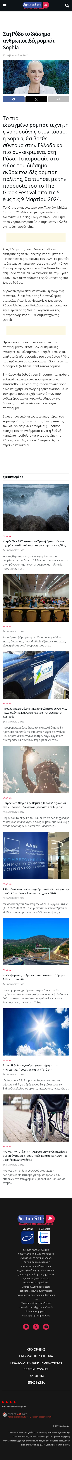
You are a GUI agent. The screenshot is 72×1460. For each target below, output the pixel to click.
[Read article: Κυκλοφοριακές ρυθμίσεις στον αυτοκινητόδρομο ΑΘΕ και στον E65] (36, 941)
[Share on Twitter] (36, 99)
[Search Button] (67, 5)
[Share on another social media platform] (58, 99)
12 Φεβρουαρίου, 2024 (15, 55)
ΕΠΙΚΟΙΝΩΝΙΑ (36, 1382)
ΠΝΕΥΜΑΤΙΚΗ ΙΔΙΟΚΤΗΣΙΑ (36, 1356)
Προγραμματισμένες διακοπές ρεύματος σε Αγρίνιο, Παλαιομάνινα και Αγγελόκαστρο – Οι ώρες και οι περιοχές (35, 713)
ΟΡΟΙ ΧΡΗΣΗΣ (36, 1349)
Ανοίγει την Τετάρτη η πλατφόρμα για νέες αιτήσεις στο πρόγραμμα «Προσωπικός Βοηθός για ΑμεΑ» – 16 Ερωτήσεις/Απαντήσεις (35, 1156)
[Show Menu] (4, 5)
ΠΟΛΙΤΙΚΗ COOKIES (36, 1369)
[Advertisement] (36, 19)
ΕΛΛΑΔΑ (7, 536)
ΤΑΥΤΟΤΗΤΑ (36, 1376)
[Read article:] (36, 597)
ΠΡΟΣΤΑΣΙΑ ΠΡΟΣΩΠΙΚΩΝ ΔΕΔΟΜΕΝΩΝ (36, 1363)
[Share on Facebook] (14, 99)
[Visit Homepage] (35, 5)
